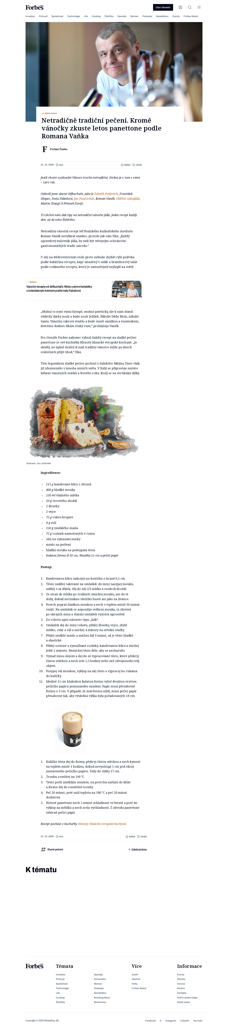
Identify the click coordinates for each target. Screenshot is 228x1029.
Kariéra (181, 988)
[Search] (189, 7)
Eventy (176, 16)
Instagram (170, 1020)
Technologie (73, 16)
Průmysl (43, 16)
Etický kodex (183, 1002)
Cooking (96, 16)
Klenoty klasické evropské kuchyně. (102, 824)
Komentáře (100, 979)
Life (86, 16)
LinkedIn (184, 1020)
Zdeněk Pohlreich (106, 194)
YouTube (197, 1020)
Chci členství (163, 7)
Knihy (135, 984)
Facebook (150, 1020)
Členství (181, 979)
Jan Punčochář (84, 199)
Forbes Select (191, 16)
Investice (30, 16)
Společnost (57, 16)
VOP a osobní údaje (187, 997)
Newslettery (162, 16)
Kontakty (181, 993)
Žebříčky (108, 16)
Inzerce (181, 984)
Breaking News (102, 997)
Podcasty (147, 16)
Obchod (136, 979)
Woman (134, 16)
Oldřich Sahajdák (128, 199)
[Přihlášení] (180, 7)
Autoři (135, 974)
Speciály (122, 16)
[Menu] (199, 7)
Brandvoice (100, 1002)
